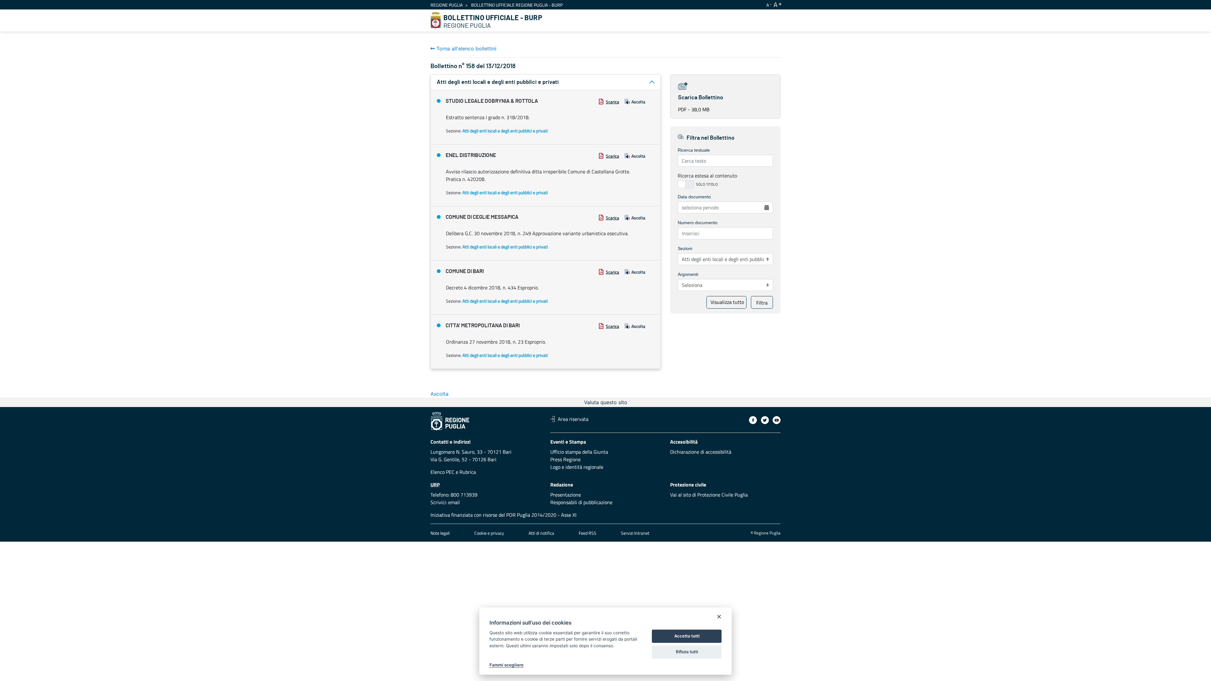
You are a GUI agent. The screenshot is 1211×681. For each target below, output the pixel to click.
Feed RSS (587, 533)
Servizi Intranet (635, 533)
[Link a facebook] (753, 420)
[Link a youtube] (777, 420)
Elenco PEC (442, 472)
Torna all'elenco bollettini (465, 48)
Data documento (694, 197)
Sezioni (685, 248)
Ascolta (638, 101)
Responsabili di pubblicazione (581, 502)
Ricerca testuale (694, 150)
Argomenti (688, 274)
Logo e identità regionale (576, 467)
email (454, 502)
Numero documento (697, 222)
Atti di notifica (541, 533)
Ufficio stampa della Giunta (579, 452)
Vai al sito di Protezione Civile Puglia (709, 494)
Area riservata (573, 419)
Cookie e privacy (489, 533)
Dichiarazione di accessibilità (700, 452)
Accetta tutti (686, 635)
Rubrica (467, 472)
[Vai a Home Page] (436, 20)
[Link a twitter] (765, 420)
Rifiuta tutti (687, 651)
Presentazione (565, 494)
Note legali (440, 533)
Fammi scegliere (506, 664)
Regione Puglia (446, 5)
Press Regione (565, 459)
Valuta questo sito (605, 402)
